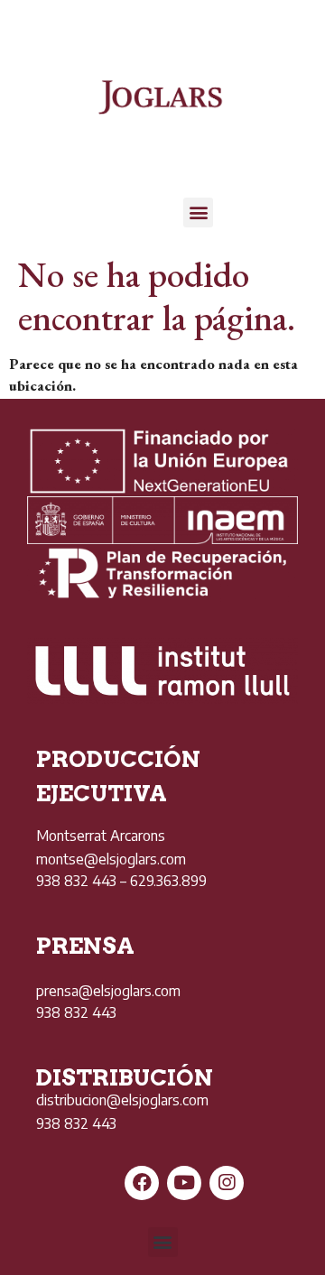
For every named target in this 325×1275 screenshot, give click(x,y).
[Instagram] (226, 1183)
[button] (198, 212)
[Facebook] (142, 1183)
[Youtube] (184, 1183)
